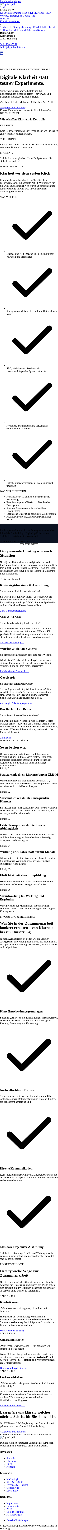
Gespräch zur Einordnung (13, 107)
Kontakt (41, 30)
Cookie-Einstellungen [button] (17, 1520)
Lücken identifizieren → (12, 1405)
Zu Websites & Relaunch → (14, 671)
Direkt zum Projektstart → (13, 1368)
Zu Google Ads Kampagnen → (16, 703)
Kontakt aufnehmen (10, 21)
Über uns (4, 18)
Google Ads (29, 15)
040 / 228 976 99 (8, 44)
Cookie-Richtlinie (15, 1511)
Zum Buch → (7, 737)
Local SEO (45, 12)
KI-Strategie (12, 1479)
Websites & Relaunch (11, 15)
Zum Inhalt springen (10, 1)
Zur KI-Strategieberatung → (14, 610)
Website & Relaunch (16, 30)
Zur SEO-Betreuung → (12, 642)
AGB (9, 1509)
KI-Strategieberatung (10, 12)
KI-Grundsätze (14, 1514)
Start (2, 7)
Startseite (4, 27)
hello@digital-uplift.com (12, 47)
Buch (9, 1464)
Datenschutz (12, 1506)
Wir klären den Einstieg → (13, 1330)
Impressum (12, 1503)
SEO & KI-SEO (30, 12)
